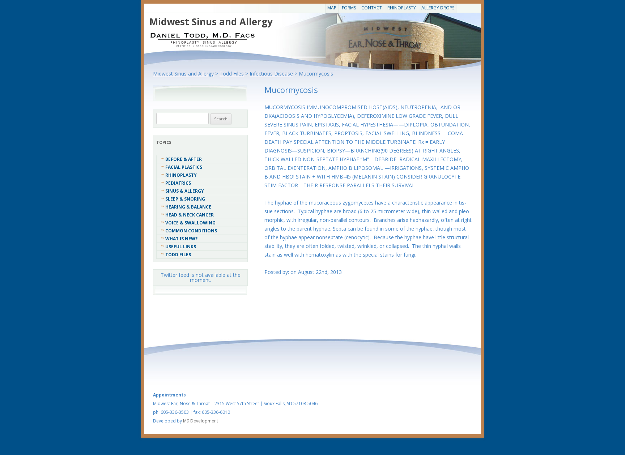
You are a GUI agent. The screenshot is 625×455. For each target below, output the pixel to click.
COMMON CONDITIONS (191, 231)
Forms (349, 8)
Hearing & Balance (188, 207)
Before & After (183, 159)
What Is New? (181, 239)
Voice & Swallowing (190, 223)
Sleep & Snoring (185, 199)
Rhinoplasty (401, 8)
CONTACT (371, 8)
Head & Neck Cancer (189, 215)
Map (331, 8)
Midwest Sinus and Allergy (211, 21)
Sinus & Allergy (184, 191)
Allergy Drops (437, 8)
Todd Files (178, 255)
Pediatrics (178, 183)
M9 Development (200, 421)
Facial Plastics (183, 167)
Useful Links (180, 247)
